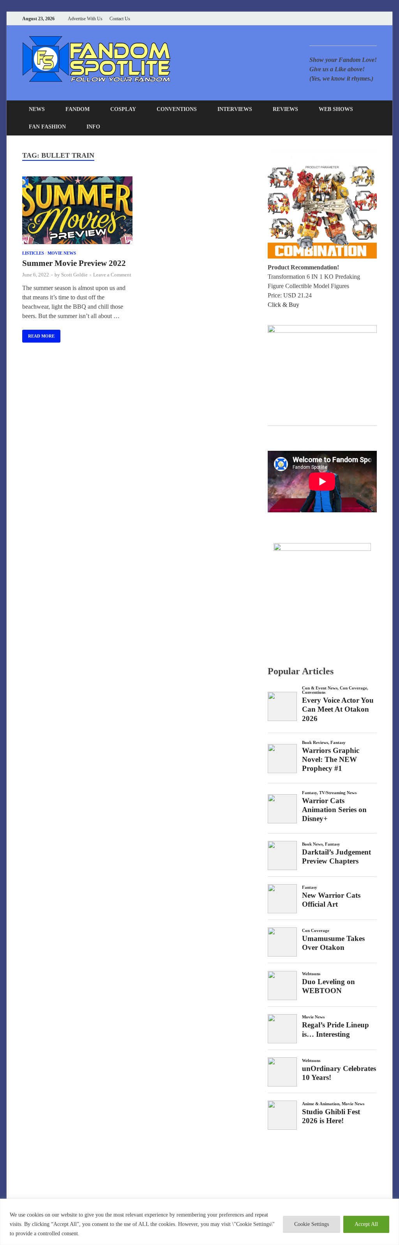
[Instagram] (355, 18)
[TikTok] (375, 18)
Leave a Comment (112, 275)
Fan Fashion (47, 127)
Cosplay (123, 109)
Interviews (234, 109)
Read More (38, 334)
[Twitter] (345, 18)
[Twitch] (365, 18)
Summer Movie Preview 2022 (74, 263)
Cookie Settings (311, 1224)
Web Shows (336, 109)
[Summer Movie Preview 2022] (77, 211)
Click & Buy (283, 304)
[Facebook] (336, 18)
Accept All (366, 1224)
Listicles (33, 253)
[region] (199, 1222)
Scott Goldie (74, 275)
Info (93, 127)
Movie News (62, 253)
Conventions (177, 109)
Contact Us (119, 18)
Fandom (77, 109)
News (37, 109)
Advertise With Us (85, 18)
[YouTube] (326, 18)
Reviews (285, 109)
